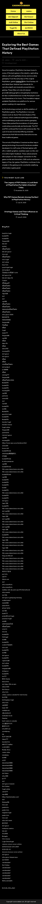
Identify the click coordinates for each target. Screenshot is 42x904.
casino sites (6, 752)
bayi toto (5, 265)
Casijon (4, 280)
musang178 (6, 351)
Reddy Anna (6, 750)
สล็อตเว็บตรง (6, 249)
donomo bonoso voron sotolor (12, 852)
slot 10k (4, 595)
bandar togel (6, 422)
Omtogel (5, 637)
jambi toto (5, 810)
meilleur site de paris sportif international (16, 590)
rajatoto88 (6, 660)
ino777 (4, 676)
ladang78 (19, 81)
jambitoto (5, 807)
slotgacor (5, 671)
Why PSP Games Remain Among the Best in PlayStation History (21, 198)
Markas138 (5, 802)
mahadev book (7, 715)
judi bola (5, 396)
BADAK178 (5, 317)
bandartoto (6, 742)
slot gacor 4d (6, 275)
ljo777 (4, 778)
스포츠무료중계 (7, 645)
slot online (5, 262)
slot (3, 296)
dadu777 (5, 333)
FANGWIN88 (6, 320)
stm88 (4, 621)
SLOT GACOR (6, 736)
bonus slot (5, 448)
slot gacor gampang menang (12, 597)
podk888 (5, 369)
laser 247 (5, 708)
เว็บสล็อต (5, 325)
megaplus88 (6, 668)
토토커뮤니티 (6, 849)
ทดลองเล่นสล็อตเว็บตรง (9, 309)
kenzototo (5, 681)
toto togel (5, 259)
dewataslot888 (7, 763)
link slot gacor (6, 252)
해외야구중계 (6, 571)
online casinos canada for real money (14, 695)
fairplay (4, 718)
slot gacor (5, 354)
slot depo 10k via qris (9, 684)
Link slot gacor (7, 435)
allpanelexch (6, 713)
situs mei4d (6, 592)
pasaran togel (7, 618)
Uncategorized (10, 63)
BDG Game (6, 679)
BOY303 (5, 823)
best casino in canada (9, 721)
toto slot (5, 254)
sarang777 (5, 375)
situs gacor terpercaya (10, 857)
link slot (4, 244)
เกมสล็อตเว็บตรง (7, 364)
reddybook (6, 710)
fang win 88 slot (7, 556)
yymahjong (6, 731)
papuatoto (5, 605)
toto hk (4, 632)
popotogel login (7, 267)
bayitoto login (7, 233)
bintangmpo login (8, 700)
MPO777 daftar (7, 744)
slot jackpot (6, 270)
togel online (6, 427)
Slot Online (5, 786)
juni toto (5, 574)
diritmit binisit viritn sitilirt (10, 847)
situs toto (5, 692)
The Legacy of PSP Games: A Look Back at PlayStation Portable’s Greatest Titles (21, 185)
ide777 (4, 577)
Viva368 (5, 833)
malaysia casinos (8, 828)
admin (7, 60)
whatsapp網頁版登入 (9, 453)
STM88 (4, 456)
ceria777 (5, 791)
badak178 (5, 236)
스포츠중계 (5, 747)
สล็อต (4, 327)
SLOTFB (4, 697)
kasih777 (5, 613)
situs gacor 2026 (7, 314)
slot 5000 (5, 860)
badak (4, 487)
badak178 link (6, 451)
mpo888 (5, 794)
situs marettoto (7, 584)
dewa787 (5, 348)
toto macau (6, 839)
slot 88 (4, 611)
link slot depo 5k (7, 278)
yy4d (3, 760)
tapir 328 (5, 503)
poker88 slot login (8, 616)
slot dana (5, 773)
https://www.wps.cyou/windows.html (14, 443)
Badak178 (5, 383)
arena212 (5, 398)
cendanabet (6, 862)
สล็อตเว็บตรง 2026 (8, 380)
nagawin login (6, 812)
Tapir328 (5, 293)
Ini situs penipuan (8, 461)
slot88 (4, 409)
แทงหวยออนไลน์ (7, 624)
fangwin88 (5, 241)
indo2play (5, 755)
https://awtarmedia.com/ (10, 797)
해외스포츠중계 (7, 881)
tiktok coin (5, 579)
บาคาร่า (4, 629)
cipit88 (4, 301)
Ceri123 (4, 403)
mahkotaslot (6, 600)
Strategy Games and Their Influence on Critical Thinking (21, 212)
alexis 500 (5, 687)
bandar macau (7, 424)
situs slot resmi (7, 820)
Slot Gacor (5, 689)
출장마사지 (5, 726)
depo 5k (5, 343)
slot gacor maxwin (8, 784)
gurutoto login (7, 414)
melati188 (5, 603)
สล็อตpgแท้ (5, 283)
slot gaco (5, 501)
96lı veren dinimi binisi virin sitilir (12, 469)
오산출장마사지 (7, 723)
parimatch (5, 432)
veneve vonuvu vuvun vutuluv (12, 844)
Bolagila (5, 836)
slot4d (4, 246)
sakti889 (5, 705)
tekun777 (5, 739)
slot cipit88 (6, 511)
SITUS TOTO (6, 608)
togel (4, 330)
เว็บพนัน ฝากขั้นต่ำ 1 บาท (10, 272)
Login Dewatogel (8, 841)
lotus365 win (6, 729)
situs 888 (5, 776)
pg (3, 734)
